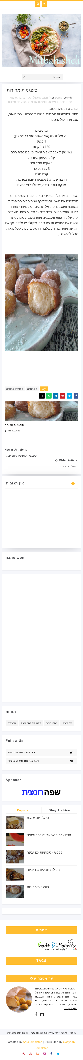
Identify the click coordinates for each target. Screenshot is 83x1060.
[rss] (37, 1053)
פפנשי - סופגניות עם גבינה (44, 852)
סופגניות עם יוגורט (37, 102)
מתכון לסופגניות (16, 97)
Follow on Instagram (23, 760)
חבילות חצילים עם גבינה (43, 870)
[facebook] (36, 1014)
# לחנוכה (32, 389)
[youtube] (30, 1053)
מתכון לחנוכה (34, 97)
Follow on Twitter (21, 752)
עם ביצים (67, 723)
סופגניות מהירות (17, 102)
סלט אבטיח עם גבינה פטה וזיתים (49, 835)
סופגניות (53, 102)
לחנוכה (47, 97)
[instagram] (37, 4)
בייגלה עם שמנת (38, 817)
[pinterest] (23, 1053)
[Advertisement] (61, 636)
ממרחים (12, 723)
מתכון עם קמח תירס (31, 723)
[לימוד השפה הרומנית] (41, 792)
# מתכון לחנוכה (14, 389)
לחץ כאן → (70, 1008)
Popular (23, 810)
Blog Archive (59, 810)
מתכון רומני (66, 102)
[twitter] (44, 4)
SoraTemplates (32, 1041)
